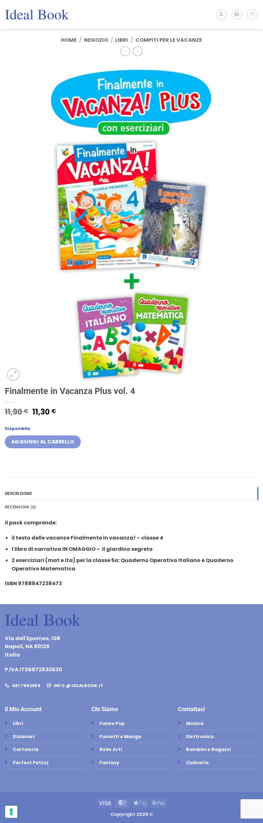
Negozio (96, 40)
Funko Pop (112, 723)
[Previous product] (138, 51)
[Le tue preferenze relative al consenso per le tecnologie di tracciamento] (11, 812)
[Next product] (125, 51)
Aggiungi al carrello (42, 441)
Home (69, 40)
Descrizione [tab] (18, 493)
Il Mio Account (23, 709)
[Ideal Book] (37, 14)
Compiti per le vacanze (168, 40)
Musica (194, 723)
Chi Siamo (104, 709)
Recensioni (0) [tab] (20, 507)
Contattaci (191, 709)
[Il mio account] (221, 14)
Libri (121, 40)
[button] (237, 14)
